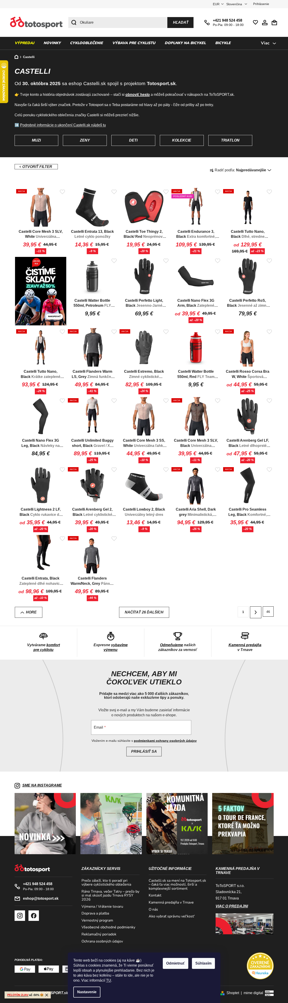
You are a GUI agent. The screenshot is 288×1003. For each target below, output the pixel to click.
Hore (31, 612)
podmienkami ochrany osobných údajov (165, 740)
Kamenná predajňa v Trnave (171, 903)
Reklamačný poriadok (99, 934)
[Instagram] (20, 915)
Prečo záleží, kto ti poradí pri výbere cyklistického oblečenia (106, 883)
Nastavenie (87, 992)
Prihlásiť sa (144, 751)
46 (268, 611)
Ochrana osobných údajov (102, 942)
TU (108, 980)
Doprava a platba (95, 914)
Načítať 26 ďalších (144, 612)
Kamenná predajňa (245, 645)
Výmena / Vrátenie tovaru (102, 907)
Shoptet (233, 993)
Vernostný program (97, 921)
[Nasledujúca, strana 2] (255, 612)
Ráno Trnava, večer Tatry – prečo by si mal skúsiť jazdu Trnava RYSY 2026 (110, 896)
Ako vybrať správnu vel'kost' (172, 916)
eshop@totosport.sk (41, 898)
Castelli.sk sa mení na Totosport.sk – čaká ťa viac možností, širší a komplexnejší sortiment (177, 885)
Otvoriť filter (36, 166)
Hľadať (181, 22)
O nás (153, 910)
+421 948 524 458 (227, 20)
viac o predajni (232, 906)
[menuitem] (24, 43)
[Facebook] (33, 915)
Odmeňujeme (171, 645)
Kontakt (155, 896)
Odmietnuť (175, 963)
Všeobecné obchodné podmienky (108, 927)
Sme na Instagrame (42, 785)
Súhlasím (203, 963)
